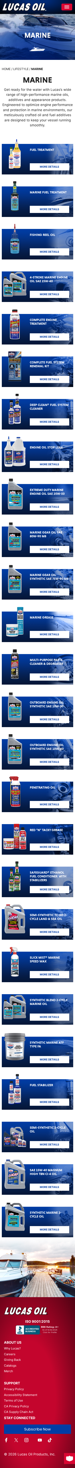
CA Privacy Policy (16, 1406)
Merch (8, 1371)
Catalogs (10, 1365)
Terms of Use (13, 1400)
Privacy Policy (14, 1389)
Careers (9, 1354)
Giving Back (12, 1360)
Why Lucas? (12, 1348)
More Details (49, 166)
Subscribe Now (37, 1429)
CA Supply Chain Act (18, 1412)
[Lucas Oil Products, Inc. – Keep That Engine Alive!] (24, 7)
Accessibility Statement (20, 1395)
